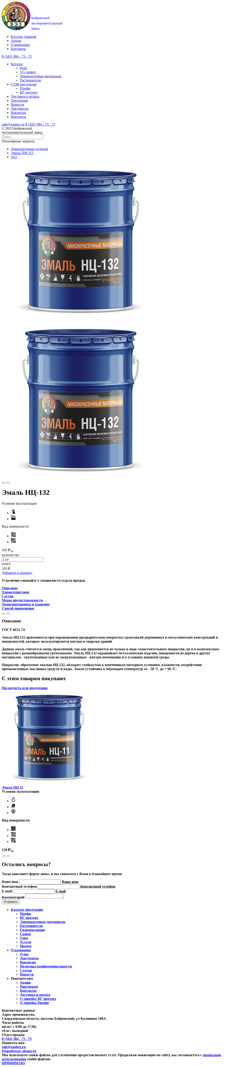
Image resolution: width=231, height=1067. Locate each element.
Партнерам (19, 100)
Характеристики (15, 592)
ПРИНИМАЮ (13, 1063)
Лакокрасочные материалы (40, 76)
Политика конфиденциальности (46, 966)
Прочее (26, 946)
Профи (25, 88)
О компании (20, 45)
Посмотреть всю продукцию (25, 688)
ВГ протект (28, 92)
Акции (16, 41)
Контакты (18, 49)
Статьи (26, 970)
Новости (17, 104)
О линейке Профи (34, 1003)
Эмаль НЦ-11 (12, 787)
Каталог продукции (27, 910)
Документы (20, 108)
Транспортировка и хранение (26, 604)
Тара (24, 938)
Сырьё (25, 934)
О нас (24, 954)
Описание (10, 588)
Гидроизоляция (32, 930)
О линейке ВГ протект (38, 999)
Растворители (30, 80)
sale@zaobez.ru (13, 124)
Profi (23, 68)
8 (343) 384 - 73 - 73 (40, 124)
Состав (8, 596)
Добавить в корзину (17, 573)
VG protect (28, 72)
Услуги (25, 942)
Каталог (17, 64)
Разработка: (19, 1051)
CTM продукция (23, 84)
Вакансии (18, 113)
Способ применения (18, 608)
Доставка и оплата (25, 96)
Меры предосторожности (22, 600)
